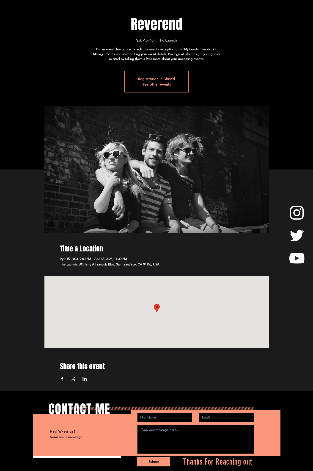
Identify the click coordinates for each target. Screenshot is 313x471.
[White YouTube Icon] (297, 258)
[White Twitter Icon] (297, 235)
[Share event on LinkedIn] (84, 379)
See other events (156, 84)
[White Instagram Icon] (297, 212)
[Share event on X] (73, 379)
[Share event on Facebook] (62, 379)
